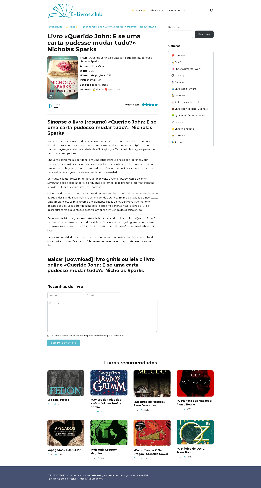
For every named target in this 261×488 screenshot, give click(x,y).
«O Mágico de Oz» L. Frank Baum (191, 450)
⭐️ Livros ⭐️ (138, 10)
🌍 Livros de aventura (183, 88)
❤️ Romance (178, 55)
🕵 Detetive (178, 95)
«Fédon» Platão (58, 399)
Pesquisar (174, 27)
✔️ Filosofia (177, 122)
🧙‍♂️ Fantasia (177, 82)
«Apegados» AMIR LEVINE (65, 450)
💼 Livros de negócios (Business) (189, 108)
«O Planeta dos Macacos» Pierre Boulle (195, 402)
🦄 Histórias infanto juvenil (186, 68)
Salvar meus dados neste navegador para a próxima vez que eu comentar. (87, 336)
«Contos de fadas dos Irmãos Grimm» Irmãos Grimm (106, 403)
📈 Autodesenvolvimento (185, 102)
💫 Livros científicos (182, 128)
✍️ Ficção (176, 62)
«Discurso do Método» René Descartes (149, 403)
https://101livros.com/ (91, 478)
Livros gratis (176, 10)
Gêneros (155, 10)
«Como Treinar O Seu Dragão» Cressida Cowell (151, 452)
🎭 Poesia (176, 142)
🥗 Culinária (178, 135)
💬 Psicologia (178, 75)
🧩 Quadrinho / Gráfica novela (188, 115)
